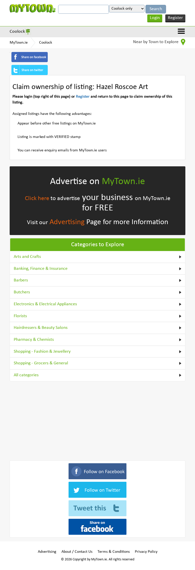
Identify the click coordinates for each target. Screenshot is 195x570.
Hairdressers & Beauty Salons (41, 327)
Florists (20, 316)
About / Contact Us (76, 552)
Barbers (21, 280)
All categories (26, 375)
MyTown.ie (19, 43)
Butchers (22, 292)
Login (155, 17)
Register (175, 17)
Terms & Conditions (114, 552)
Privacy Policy (146, 552)
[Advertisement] (97, 419)
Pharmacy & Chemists (34, 339)
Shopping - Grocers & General (41, 363)
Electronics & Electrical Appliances (45, 304)
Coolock (17, 31)
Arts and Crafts (27, 256)
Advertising (67, 222)
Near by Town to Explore (156, 42)
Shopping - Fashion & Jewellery (42, 351)
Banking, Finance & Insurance (41, 268)
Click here (37, 198)
